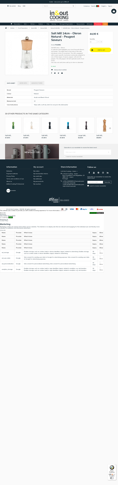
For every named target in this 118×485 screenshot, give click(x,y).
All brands (90, 24)
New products (81, 24)
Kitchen (33, 24)
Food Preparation (23, 28)
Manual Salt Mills (55, 28)
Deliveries (9, 171)
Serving (54, 24)
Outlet (105, 24)
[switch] (112, 478)
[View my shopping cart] (113, 11)
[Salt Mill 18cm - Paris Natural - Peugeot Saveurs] (104, 125)
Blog (19, 6)
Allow (101, 253)
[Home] (6, 28)
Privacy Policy (10, 176)
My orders (36, 171)
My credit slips (37, 176)
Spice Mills (34, 28)
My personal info (38, 181)
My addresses (37, 179)
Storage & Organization (66, 24)
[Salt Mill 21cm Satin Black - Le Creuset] (50, 125)
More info (23, 83)
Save (10, 217)
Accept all (93, 213)
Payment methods (12, 173)
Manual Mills (43, 28)
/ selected (4, 217)
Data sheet (11, 83)
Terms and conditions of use (15, 179)
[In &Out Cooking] (59, 15)
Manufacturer (37, 83)
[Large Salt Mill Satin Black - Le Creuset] (86, 125)
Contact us (87, 6)
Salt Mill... (8, 135)
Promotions (98, 24)
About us (9, 181)
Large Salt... (82, 135)
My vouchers (37, 184)
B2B (24, 6)
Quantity (92, 39)
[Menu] (115, 465)
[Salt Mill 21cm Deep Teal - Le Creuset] (68, 125)
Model (53, 45)
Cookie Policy (4, 220)
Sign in (110, 6)
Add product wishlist (60, 70)
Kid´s (25, 24)
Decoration (17, 24)
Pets (48, 24)
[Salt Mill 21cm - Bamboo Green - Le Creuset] (13, 125)
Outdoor (40, 24)
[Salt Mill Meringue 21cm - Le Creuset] (31, 125)
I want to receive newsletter (74, 156)
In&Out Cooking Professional (15, 184)
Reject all (100, 213)
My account (38, 167)
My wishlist (12, 6)
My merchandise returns (40, 173)
